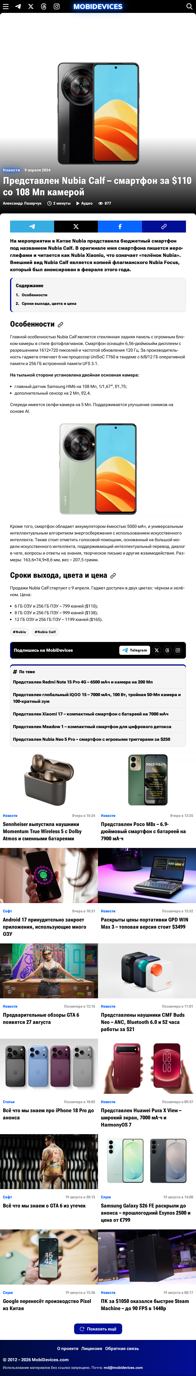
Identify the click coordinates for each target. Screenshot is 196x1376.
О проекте (67, 1348)
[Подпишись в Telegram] (17, 6)
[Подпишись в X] (30, 6)
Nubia (21, 632)
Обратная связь (122, 1348)
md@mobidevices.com (123, 1367)
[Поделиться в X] (76, 227)
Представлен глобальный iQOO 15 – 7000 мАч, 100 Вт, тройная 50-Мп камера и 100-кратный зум (97, 698)
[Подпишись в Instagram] (56, 6)
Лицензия (91, 1348)
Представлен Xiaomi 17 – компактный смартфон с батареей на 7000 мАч (91, 713)
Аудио (87, 203)
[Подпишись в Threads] (43, 6)
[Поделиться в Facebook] (120, 227)
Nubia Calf (47, 632)
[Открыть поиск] (189, 6)
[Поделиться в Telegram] (32, 227)
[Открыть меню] (6, 6)
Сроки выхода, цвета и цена (49, 303)
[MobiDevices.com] (98, 6)
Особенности (34, 295)
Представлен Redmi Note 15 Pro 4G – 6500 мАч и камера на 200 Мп (83, 681)
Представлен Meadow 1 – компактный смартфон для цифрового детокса (92, 726)
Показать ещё (101, 1328)
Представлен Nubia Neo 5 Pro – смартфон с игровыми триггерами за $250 (91, 739)
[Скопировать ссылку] (164, 227)
